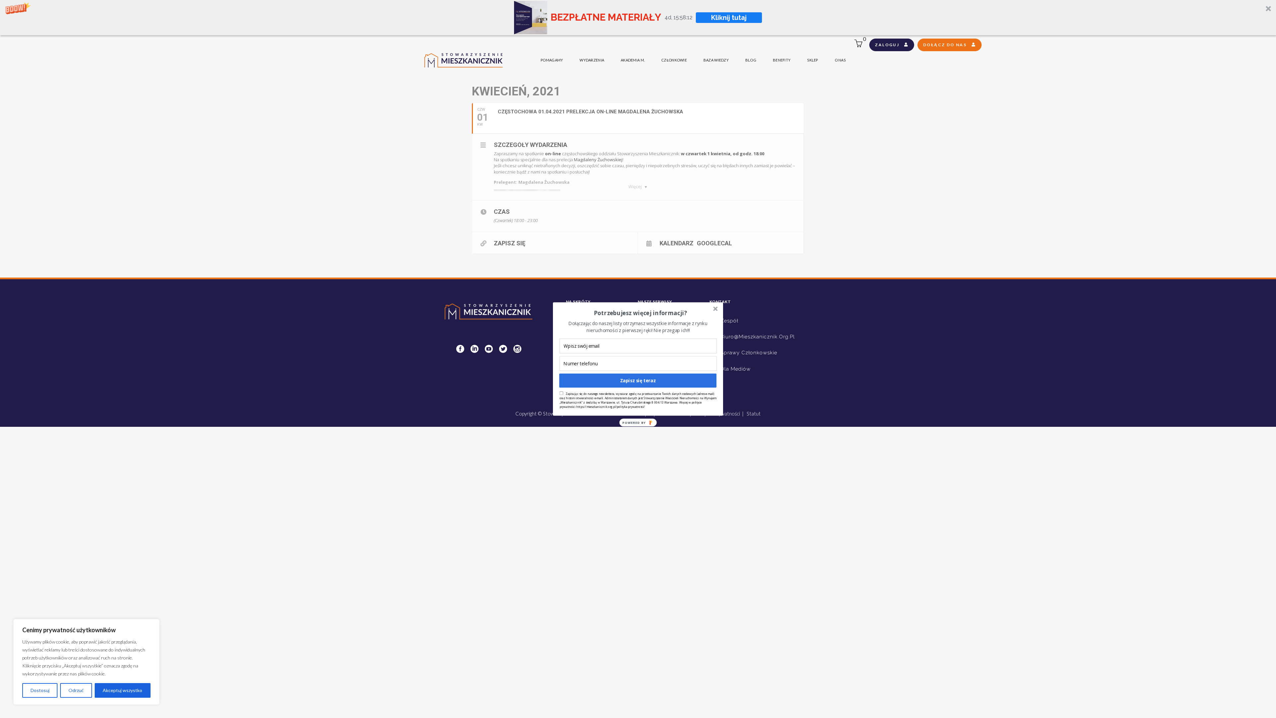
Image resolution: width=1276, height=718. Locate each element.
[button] (640, 313)
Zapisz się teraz (638, 380)
